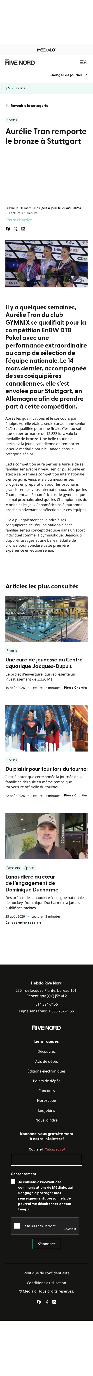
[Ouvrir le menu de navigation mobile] (84, 62)
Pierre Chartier (18, 219)
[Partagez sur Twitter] (15, 228)
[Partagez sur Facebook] (7, 228)
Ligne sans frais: (46, 1011)
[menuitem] (68, 75)
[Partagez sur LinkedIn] (23, 228)
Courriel (46, 1149)
